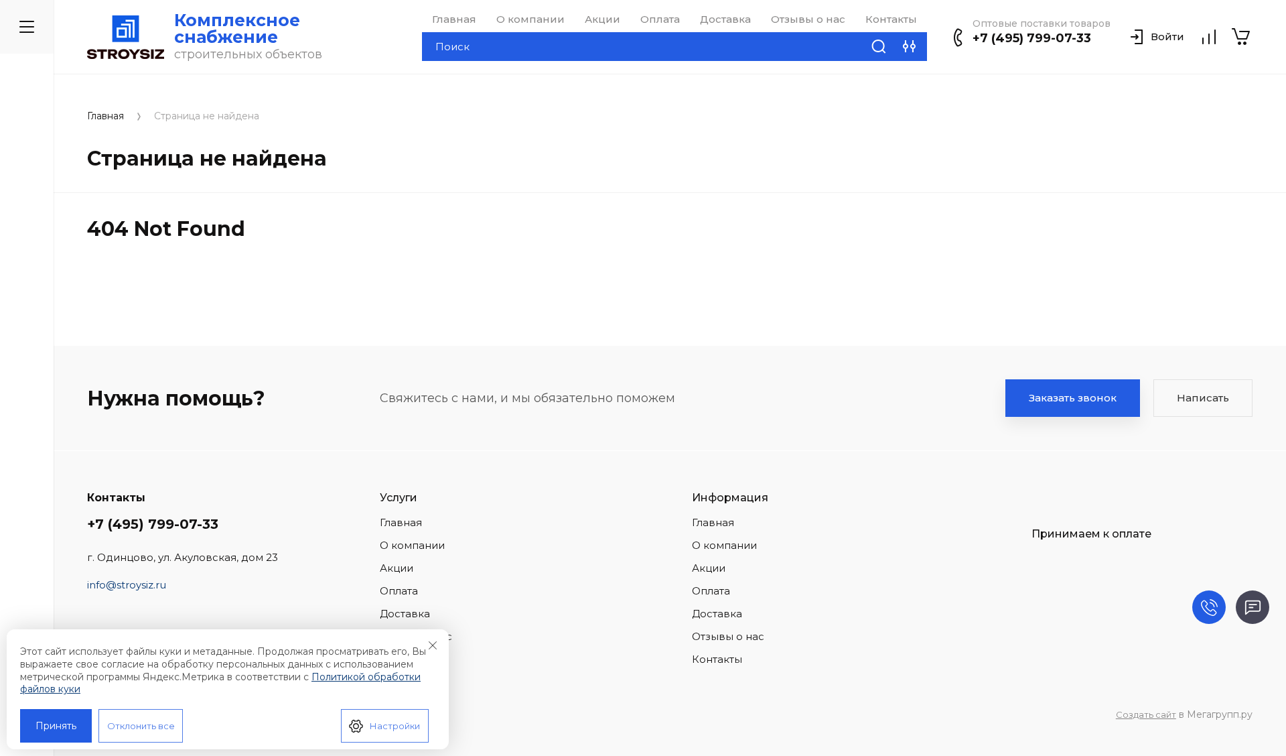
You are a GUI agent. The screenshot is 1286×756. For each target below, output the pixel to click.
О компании (530, 19)
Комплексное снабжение (237, 28)
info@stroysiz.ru (126, 584)
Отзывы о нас (808, 19)
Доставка (725, 19)
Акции (602, 19)
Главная (454, 19)
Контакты (891, 19)
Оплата (660, 19)
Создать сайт (1146, 714)
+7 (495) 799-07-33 (1032, 38)
